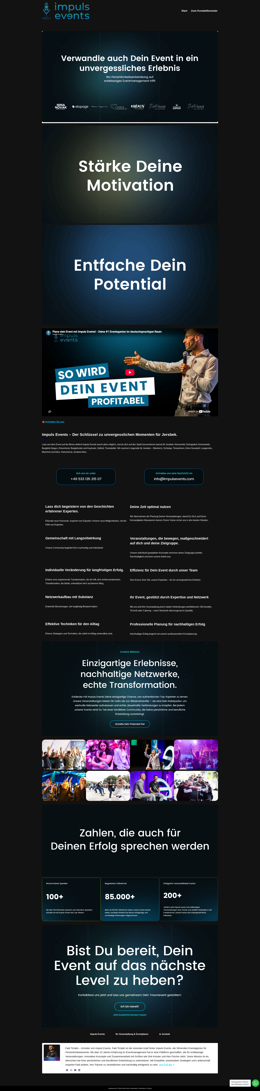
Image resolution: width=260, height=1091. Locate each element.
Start (184, 10)
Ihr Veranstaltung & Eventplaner (132, 1034)
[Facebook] (67, 1070)
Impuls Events (97, 1034)
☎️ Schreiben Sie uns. (53, 422)
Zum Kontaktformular (204, 10)
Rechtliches (142, 1088)
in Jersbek (164, 1034)
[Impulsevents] (65, 10)
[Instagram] (71, 1070)
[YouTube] (75, 1070)
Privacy (149, 1088)
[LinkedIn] (79, 1070)
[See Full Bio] (173, 1065)
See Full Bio (165, 1064)
